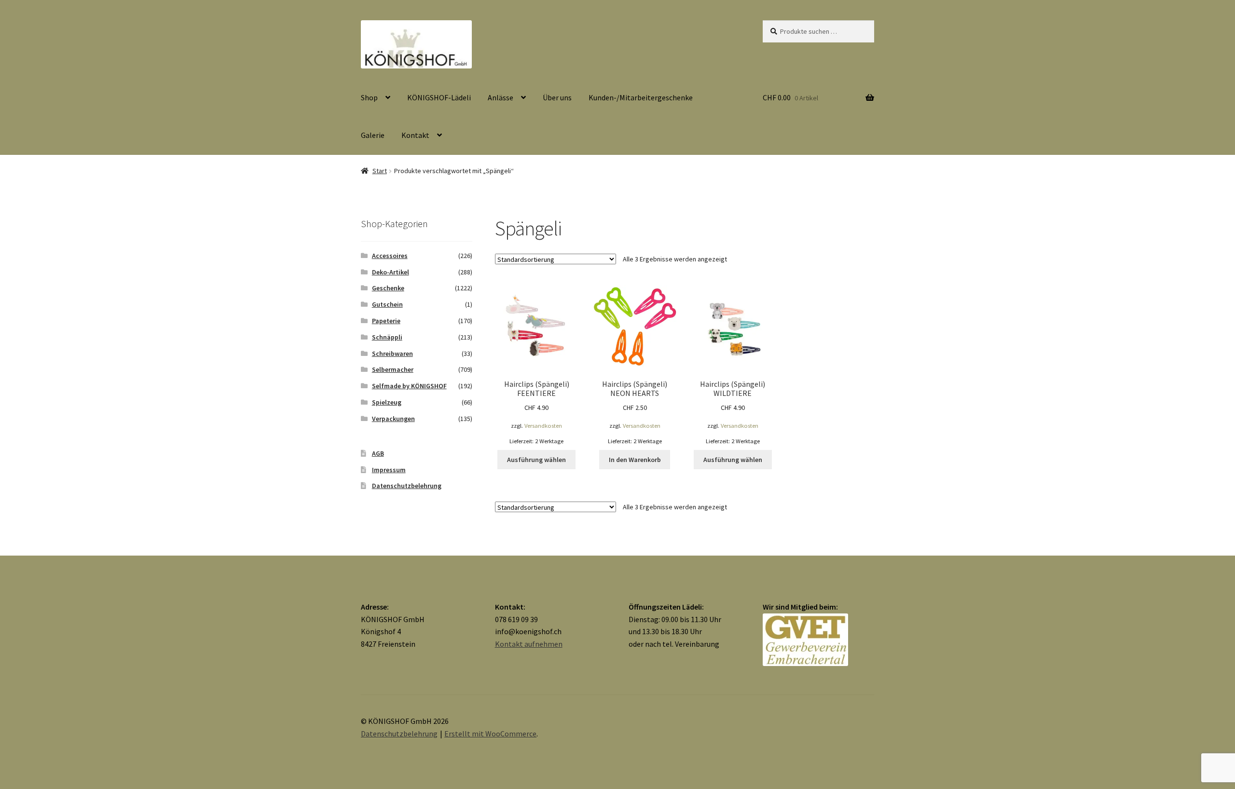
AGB (378, 453)
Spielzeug (386, 402)
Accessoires (390, 255)
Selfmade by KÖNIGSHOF (409, 385)
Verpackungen (393, 418)
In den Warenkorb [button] (635, 459)
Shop (369, 97)
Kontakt (415, 135)
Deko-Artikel (390, 272)
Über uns (557, 97)
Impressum (389, 469)
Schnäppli (387, 337)
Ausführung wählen (536, 459)
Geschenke (388, 288)
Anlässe (500, 97)
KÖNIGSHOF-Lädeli (439, 97)
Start (379, 170)
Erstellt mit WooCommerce (490, 733)
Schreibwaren (392, 353)
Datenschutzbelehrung (406, 485)
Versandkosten (543, 425)
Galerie (372, 135)
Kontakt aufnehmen (529, 644)
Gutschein (387, 304)
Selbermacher (392, 369)
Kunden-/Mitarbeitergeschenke (641, 97)
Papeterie (386, 320)
